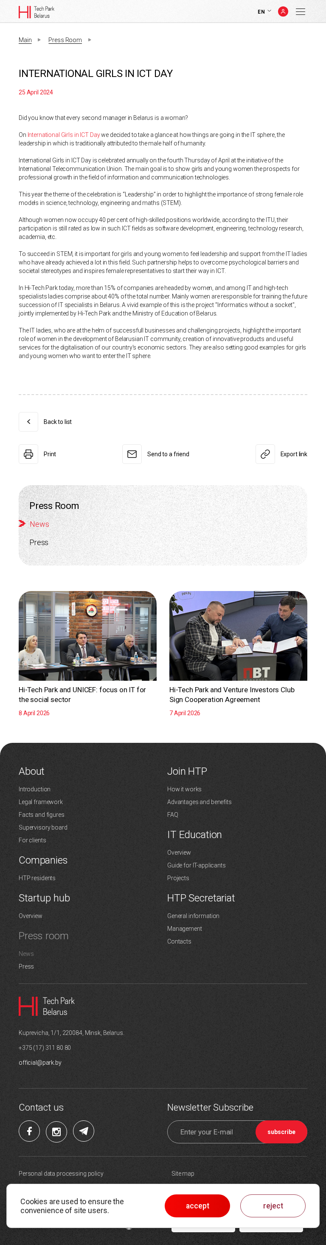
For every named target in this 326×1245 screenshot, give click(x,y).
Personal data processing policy (61, 1173)
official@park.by (40, 1062)
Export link (294, 454)
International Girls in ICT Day (64, 134)
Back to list (58, 421)
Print (50, 454)
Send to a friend (168, 454)
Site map (182, 1173)
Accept (197, 1206)
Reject (273, 1206)
